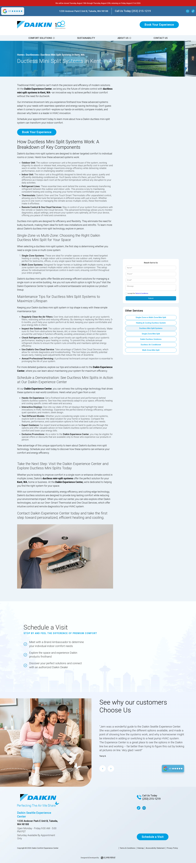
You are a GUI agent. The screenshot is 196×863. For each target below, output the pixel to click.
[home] (34, 24)
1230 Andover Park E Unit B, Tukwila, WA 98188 (83, 11)
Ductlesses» (33, 54)
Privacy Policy (172, 848)
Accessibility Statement (155, 848)
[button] (41, 38)
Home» (21, 54)
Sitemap (140, 848)
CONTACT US (161, 38)
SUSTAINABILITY (86, 38)
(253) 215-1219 (151, 798)
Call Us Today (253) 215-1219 (133, 11)
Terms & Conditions (141, 293)
